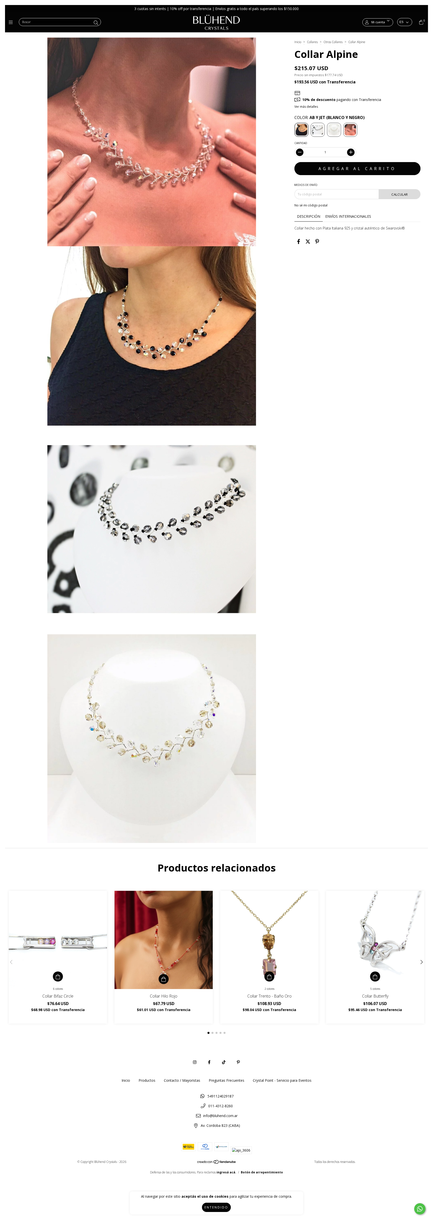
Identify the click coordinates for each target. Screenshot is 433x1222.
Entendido (216, 1207)
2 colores (269, 989)
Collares (312, 42)
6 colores (58, 989)
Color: (329, 117)
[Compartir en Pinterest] (317, 241)
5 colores (375, 989)
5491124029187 (220, 1096)
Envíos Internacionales (348, 216)
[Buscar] (96, 23)
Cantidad (300, 143)
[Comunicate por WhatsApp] (419, 1208)
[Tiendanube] (217, 1163)
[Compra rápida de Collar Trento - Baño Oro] (269, 976)
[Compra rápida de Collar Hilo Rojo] (164, 979)
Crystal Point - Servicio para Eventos (282, 1080)
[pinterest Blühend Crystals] (238, 1062)
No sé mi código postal (311, 205)
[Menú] (12, 22)
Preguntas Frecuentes (226, 1080)
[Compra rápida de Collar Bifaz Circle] (58, 976)
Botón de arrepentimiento (262, 1172)
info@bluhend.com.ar (220, 1115)
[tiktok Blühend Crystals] (224, 1062)
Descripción (308, 216)
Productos (147, 1080)
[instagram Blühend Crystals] (194, 1062)
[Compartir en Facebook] (298, 241)
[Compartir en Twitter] (308, 241)
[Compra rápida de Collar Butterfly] (375, 976)
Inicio (297, 42)
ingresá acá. (226, 1172)
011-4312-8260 (220, 1106)
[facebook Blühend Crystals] (209, 1062)
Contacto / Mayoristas (182, 1080)
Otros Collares (333, 42)
